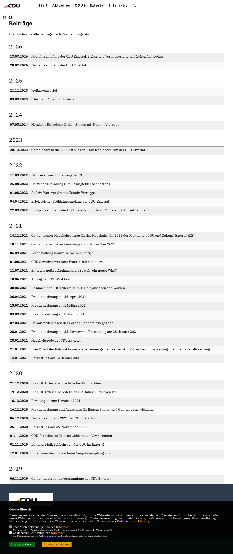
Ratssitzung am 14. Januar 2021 (56, 358)
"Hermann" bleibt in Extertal (53, 99)
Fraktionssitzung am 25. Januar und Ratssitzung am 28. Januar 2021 (84, 332)
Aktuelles (61, 5)
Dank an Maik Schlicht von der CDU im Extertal (67, 444)
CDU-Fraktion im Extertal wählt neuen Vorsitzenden (71, 436)
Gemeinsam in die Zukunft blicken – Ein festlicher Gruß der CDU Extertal (88, 150)
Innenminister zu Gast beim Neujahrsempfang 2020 (71, 453)
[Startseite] (31, 500)
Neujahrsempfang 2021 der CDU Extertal (63, 418)
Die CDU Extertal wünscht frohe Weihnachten (66, 383)
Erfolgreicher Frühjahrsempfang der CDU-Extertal (70, 201)
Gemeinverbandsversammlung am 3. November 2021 (73, 244)
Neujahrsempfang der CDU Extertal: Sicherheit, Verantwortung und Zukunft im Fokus (97, 56)
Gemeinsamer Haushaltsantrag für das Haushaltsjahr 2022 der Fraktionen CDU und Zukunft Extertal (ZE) (112, 235)
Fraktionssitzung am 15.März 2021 (58, 305)
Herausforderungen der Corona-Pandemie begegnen (72, 323)
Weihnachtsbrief (44, 90)
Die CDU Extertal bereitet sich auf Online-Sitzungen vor (74, 392)
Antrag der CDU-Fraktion (50, 279)
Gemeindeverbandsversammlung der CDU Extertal (70, 478)
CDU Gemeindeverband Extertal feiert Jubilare (67, 262)
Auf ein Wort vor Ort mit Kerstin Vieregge (63, 193)
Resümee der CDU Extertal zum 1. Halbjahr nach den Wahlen (78, 288)
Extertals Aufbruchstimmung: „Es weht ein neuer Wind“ (74, 270)
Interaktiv (118, 5)
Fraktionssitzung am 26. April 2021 (58, 297)
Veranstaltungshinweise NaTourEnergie (62, 253)
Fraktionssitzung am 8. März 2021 (57, 314)
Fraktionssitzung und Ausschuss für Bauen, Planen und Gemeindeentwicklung (92, 409)
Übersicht (64, 527)
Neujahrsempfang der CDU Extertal (58, 65)
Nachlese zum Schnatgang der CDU (58, 175)
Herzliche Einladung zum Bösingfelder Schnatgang (70, 184)
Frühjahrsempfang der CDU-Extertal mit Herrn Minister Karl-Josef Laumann (90, 210)
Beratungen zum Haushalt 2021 (55, 401)
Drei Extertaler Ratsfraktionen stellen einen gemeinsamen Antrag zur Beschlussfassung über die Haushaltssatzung (120, 349)
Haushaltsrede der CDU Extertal (55, 340)
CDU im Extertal (90, 5)
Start (43, 5)
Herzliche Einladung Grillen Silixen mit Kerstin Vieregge (75, 124)
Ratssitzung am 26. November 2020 (59, 427)
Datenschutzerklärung (133, 521)
